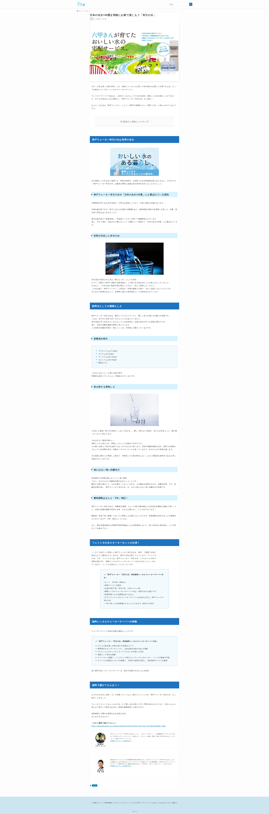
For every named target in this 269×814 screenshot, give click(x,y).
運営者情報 (108, 803)
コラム (95, 785)
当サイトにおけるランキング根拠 (164, 803)
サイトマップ (146, 803)
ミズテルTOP (135, 803)
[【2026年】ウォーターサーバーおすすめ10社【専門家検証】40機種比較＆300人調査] (81, 4)
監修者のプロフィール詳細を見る (120, 741)
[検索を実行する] (190, 4)
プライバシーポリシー (121, 803)
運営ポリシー (98, 803)
